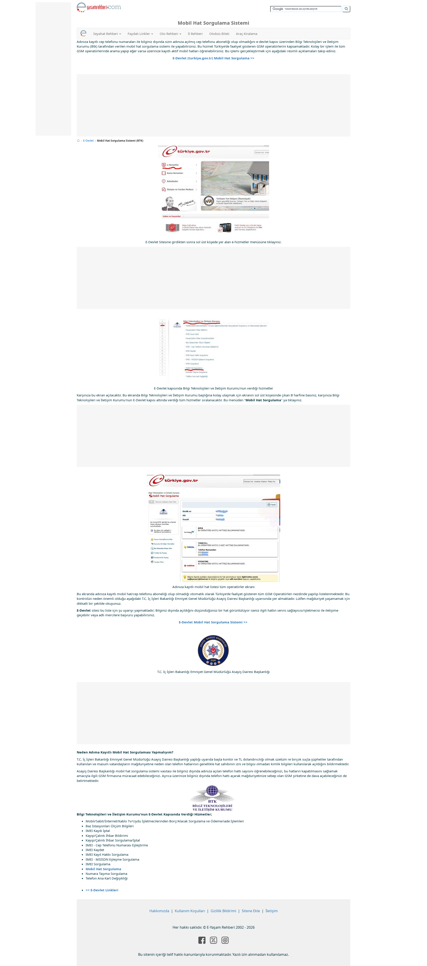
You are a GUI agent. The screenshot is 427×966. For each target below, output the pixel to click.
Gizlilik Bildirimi (223, 910)
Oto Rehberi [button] (169, 33)
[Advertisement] (213, 105)
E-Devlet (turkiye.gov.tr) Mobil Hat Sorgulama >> (213, 58)
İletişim (272, 910)
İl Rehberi (195, 33)
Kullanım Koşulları (190, 910)
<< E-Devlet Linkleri (102, 890)
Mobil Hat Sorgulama (103, 869)
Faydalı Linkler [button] (139, 33)
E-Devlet (88, 141)
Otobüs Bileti (219, 33)
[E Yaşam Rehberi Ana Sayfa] (99, 7)
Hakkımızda (159, 910)
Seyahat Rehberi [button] (106, 33)
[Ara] (346, 9)
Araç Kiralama (246, 33)
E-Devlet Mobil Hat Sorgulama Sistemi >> (213, 622)
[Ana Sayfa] (78, 141)
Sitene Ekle (251, 910)
